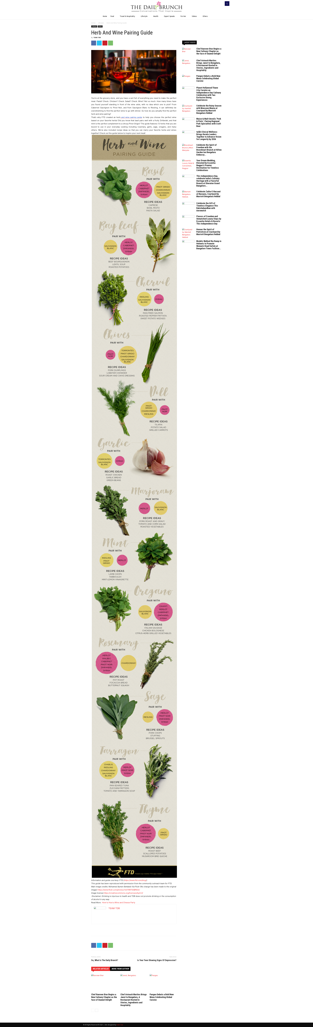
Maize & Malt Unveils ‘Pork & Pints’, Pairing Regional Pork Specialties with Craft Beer (208, 122)
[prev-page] (92, 1010)
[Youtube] (220, 3)
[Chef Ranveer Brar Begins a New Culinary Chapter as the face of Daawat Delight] (104, 983)
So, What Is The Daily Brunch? (104, 960)
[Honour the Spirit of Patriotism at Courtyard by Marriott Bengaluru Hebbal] (188, 233)
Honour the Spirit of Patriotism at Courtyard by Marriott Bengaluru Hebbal (208, 232)
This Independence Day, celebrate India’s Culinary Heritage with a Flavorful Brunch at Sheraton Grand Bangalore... (208, 181)
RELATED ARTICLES (101, 969)
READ (100, 26)
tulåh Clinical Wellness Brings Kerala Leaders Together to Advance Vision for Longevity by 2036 (208, 135)
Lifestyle (101, 23)
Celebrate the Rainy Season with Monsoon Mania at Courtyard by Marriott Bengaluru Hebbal (208, 109)
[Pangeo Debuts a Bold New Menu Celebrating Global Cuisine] (163, 983)
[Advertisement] (133, 927)
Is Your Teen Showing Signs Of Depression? (156, 960)
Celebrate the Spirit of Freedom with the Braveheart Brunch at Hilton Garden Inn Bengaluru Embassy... (209, 150)
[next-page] (96, 1010)
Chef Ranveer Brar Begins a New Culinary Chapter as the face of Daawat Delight (104, 997)
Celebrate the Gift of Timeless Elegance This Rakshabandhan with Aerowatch (207, 207)
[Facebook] (217, 3)
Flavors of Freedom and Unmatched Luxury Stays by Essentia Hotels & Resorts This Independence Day (208, 220)
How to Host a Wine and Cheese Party (118, 902)
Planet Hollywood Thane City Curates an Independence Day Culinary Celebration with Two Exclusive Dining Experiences (208, 93)
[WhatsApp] (110, 43)
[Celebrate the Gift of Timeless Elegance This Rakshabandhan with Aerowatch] (188, 206)
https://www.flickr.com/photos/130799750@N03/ (119, 890)
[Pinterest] (104, 43)
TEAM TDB (97, 37)
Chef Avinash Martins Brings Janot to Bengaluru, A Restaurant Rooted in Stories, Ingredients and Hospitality (133, 999)
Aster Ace (120, 1025)
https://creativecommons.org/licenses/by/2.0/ (123, 893)
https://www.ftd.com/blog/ (135, 880)
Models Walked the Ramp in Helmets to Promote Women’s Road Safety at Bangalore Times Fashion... (208, 245)
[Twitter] (99, 43)
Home (93, 23)
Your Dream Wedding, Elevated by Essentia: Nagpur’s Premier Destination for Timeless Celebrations (207, 165)
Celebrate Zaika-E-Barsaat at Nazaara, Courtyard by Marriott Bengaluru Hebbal (208, 194)
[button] (227, 3)
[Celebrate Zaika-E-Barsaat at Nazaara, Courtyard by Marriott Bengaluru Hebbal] (188, 194)
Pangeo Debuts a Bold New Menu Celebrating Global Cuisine (162, 997)
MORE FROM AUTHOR (120, 969)
